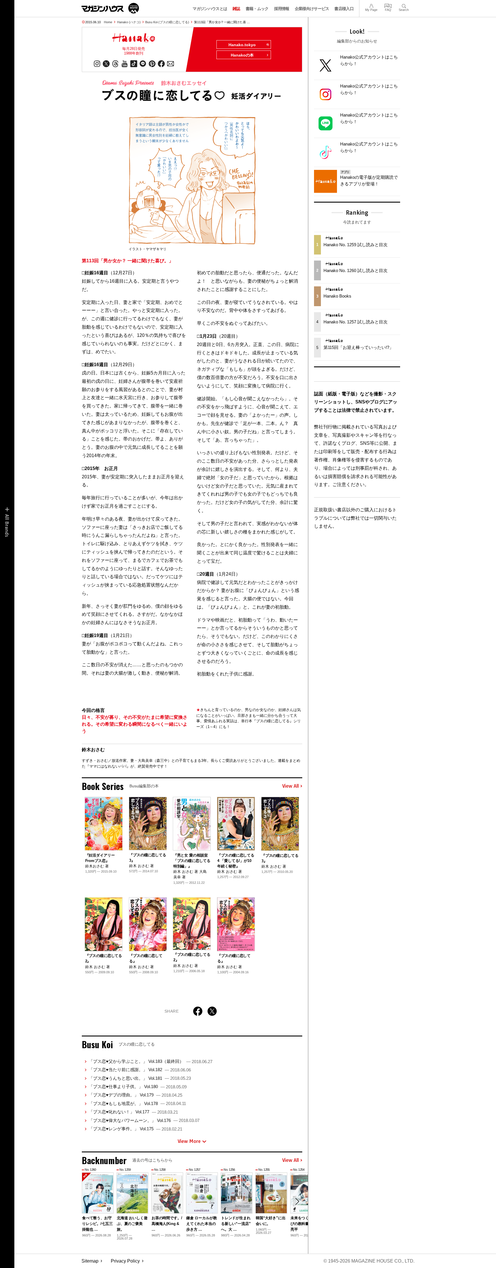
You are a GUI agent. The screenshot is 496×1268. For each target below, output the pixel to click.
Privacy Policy (125, 1261)
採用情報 (281, 9)
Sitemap (90, 1261)
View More (189, 1141)
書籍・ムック (257, 9)
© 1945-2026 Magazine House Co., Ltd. (368, 1261)
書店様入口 (344, 9)
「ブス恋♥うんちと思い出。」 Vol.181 (140, 1078)
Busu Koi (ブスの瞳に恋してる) (167, 22)
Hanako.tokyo (242, 44)
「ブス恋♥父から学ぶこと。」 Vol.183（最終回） (150, 1061)
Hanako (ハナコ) (129, 22)
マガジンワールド (110, 8)
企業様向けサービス (312, 9)
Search (404, 5)
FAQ (388, 5)
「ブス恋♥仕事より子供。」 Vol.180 (138, 1086)
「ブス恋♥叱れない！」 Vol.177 (133, 1111)
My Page (371, 5)
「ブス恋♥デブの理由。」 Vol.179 (135, 1094)
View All (290, 786)
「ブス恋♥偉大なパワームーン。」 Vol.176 (144, 1120)
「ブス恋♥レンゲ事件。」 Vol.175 (135, 1128)
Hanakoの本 (242, 55)
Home (108, 22)
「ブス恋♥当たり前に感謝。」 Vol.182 (140, 1069)
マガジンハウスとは (210, 9)
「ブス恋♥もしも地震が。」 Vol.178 (137, 1103)
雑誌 (236, 9)
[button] (297, 1201)
